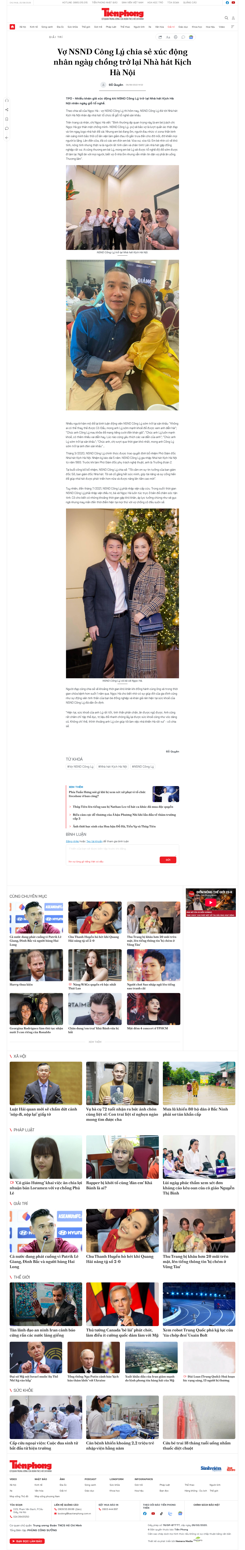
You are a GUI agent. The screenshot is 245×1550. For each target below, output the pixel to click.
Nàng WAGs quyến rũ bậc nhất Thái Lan (92, 986)
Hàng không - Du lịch (196, 1490)
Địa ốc (60, 26)
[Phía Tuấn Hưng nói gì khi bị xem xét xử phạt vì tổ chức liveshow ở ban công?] (165, 794)
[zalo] (172, 1514)
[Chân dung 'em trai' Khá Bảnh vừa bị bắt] (95, 1009)
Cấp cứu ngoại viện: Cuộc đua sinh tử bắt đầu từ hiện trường (44, 1445)
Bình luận (7, 128)
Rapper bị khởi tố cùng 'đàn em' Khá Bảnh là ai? (119, 1185)
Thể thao (125, 26)
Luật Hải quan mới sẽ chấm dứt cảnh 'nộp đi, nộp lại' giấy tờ (43, 1111)
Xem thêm (232, 26)
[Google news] (182, 1514)
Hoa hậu (210, 26)
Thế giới (86, 26)
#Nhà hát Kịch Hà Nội (112, 766)
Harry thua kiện (21, 984)
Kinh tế (34, 26)
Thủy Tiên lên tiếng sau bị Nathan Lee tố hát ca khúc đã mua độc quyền (123, 807)
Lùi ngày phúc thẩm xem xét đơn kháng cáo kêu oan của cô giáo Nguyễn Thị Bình (198, 1188)
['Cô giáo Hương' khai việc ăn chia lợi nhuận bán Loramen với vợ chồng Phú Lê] (46, 1157)
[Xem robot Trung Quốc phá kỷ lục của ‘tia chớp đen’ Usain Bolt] (199, 1304)
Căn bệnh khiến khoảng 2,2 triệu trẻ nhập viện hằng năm (120, 1445)
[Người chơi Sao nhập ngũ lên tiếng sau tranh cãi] (153, 965)
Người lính (139, 26)
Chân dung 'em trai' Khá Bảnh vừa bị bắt (93, 1030)
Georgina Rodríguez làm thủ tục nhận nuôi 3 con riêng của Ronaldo (36, 1030)
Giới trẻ (98, 26)
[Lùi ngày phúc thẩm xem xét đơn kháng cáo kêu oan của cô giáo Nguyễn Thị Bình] (199, 1157)
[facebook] (227, 2)
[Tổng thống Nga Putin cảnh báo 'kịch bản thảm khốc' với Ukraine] (94, 1357)
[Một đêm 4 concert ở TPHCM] (153, 1009)
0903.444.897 (110, 1509)
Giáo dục (183, 26)
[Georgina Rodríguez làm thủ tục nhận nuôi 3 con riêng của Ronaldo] (36, 1009)
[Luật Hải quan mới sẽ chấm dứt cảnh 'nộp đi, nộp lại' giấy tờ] (46, 1083)
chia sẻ (160, 37)
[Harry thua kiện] (36, 965)
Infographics (144, 1479)
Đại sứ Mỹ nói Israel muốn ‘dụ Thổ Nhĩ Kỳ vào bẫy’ (34, 1378)
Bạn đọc (164, 1490)
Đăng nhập (72, 841)
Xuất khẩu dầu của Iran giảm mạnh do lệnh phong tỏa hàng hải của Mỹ (149, 1378)
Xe (149, 26)
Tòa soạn (173, 2)
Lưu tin (7, 119)
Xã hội (23, 26)
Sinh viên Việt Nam (132, 2)
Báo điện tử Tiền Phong (123, 14)
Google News (191, 37)
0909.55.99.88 (66, 1509)
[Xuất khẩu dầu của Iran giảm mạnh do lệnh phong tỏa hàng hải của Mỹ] (151, 1357)
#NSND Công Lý (143, 766)
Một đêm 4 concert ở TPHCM (147, 1028)
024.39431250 (21, 1516)
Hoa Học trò (155, 2)
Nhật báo (41, 1479)
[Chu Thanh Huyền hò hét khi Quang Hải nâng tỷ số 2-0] (95, 918)
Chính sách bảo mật (207, 1504)
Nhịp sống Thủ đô (19, 1496)
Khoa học (197, 26)
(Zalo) (78, 1509)
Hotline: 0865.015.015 (75, 2)
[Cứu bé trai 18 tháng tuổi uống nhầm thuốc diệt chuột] (199, 1417)
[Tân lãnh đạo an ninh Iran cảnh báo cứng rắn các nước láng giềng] (46, 1304)
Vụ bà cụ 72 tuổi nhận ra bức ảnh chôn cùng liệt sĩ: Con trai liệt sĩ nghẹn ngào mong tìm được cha (122, 1114)
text (168, 37)
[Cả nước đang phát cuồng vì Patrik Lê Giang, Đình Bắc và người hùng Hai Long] (36, 918)
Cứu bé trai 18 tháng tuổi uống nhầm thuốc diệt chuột (197, 1445)
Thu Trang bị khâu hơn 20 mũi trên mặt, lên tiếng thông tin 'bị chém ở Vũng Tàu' (151, 941)
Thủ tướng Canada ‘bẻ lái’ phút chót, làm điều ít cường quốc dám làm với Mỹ (122, 1332)
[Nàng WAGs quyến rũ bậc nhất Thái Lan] (95, 965)
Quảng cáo (190, 2)
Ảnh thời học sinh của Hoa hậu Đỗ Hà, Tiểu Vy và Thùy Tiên (114, 826)
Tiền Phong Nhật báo (105, 2)
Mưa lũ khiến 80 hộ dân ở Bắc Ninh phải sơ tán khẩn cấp (195, 1111)
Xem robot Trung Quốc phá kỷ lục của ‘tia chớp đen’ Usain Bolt (198, 1332)
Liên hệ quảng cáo (66, 1504)
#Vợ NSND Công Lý (80, 766)
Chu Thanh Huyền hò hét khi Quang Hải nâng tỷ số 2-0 (93, 939)
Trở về (7, 137)
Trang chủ (12, 26)
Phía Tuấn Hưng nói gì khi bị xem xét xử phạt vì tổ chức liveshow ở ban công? (107, 794)
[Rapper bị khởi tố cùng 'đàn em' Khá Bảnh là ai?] (122, 1157)
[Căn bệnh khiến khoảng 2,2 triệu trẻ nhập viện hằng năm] (122, 1417)
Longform (117, 1479)
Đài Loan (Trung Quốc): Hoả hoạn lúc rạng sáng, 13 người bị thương (209, 1378)
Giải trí (171, 26)
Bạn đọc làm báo (29, 1541)
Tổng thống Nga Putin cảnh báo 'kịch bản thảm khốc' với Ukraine (93, 1378)
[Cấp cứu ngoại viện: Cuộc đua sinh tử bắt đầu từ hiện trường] (46, 1417)
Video (222, 26)
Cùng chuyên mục (28, 896)
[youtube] (233, 2)
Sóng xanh (47, 26)
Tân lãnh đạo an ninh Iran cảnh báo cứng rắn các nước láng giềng (42, 1332)
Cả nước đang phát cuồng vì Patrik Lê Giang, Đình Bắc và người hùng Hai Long (36, 941)
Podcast (90, 1479)
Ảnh (62, 1479)
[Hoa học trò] (231, 1469)
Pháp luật (111, 26)
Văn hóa (159, 26)
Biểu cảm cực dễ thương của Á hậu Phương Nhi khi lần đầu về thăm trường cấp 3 (124, 816)
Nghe (7, 100)
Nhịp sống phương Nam (47, 1496)
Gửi (168, 859)
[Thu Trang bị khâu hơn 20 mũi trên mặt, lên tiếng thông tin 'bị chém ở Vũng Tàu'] (153, 918)
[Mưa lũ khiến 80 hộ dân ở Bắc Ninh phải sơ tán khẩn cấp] (199, 1083)
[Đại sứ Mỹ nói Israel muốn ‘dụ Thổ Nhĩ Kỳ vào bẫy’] (36, 1357)
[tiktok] (163, 1514)
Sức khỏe (73, 26)
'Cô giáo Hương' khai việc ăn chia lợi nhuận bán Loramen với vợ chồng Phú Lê (46, 1188)
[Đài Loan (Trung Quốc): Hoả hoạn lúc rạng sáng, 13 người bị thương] (209, 1357)
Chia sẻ (7, 109)
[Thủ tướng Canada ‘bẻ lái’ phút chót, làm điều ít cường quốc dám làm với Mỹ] (122, 1304)
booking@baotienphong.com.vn (74, 1513)
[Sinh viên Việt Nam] (211, 1469)
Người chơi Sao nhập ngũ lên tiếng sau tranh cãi (151, 986)
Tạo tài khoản (94, 841)
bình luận (183, 37)
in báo (175, 37)
